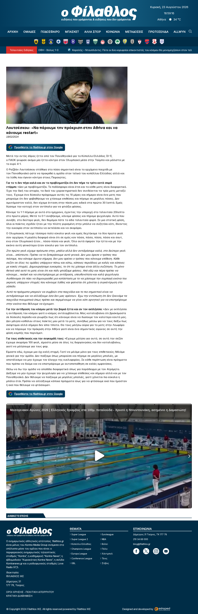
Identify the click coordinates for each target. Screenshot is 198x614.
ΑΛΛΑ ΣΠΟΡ (92, 31)
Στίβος (105, 563)
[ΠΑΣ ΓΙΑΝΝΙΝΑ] (162, 41)
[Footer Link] (136, 551)
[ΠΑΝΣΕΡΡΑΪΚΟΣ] (154, 41)
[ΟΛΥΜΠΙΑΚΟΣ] (102, 41)
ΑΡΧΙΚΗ (12, 31)
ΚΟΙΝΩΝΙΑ (113, 31)
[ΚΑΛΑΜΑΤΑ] (80, 41)
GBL (73, 563)
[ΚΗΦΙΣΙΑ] (88, 41)
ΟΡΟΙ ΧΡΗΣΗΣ (15, 592)
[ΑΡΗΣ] (43, 41)
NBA (104, 539)
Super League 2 (79, 539)
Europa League (79, 553)
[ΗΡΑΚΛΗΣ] (73, 41)
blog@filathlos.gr (141, 544)
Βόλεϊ (105, 544)
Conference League (81, 558)
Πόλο (105, 548)
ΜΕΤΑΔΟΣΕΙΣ (134, 31)
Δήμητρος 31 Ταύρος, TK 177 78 (150, 534)
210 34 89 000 (140, 539)
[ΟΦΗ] (110, 41)
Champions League (81, 548)
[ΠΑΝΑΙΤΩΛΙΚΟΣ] (125, 41)
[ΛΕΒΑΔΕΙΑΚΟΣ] (95, 41)
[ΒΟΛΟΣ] (65, 41)
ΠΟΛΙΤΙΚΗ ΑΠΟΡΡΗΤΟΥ (40, 592)
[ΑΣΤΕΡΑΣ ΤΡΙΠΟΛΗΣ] (51, 41)
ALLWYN (179, 31)
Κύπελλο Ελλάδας (81, 544)
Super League (78, 534)
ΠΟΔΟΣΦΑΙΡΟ (50, 31)
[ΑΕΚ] (36, 41)
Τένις (104, 558)
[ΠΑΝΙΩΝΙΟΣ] (147, 41)
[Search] (190, 31)
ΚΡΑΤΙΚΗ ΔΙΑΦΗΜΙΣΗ (19, 595)
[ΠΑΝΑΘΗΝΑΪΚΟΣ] (117, 41)
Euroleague (108, 534)
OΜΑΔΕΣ (29, 31)
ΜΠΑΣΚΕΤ (72, 31)
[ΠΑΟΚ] (132, 41)
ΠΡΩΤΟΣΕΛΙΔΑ (158, 31)
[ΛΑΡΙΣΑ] (139, 41)
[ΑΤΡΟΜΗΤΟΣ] (58, 41)
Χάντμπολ (107, 553)
